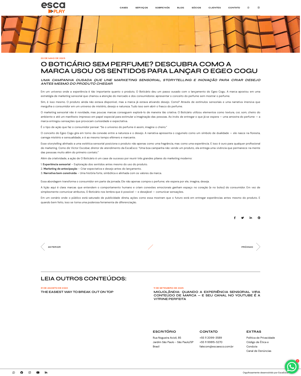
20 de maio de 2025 (53, 58)
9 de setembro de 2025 (169, 288)
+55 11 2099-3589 (211, 337)
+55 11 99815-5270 (211, 342)
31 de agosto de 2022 (54, 288)
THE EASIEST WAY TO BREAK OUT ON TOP (77, 292)
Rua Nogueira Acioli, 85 (167, 337)
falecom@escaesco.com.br (216, 346)
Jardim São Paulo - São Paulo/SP (173, 342)
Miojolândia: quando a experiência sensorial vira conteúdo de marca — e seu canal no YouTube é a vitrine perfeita (207, 295)
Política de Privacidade (260, 337)
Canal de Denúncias (258, 351)
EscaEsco (131, 148)
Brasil (156, 346)
